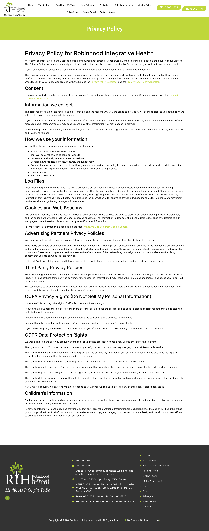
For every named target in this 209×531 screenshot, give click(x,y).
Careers (113, 12)
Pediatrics (104, 5)
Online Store (72, 12)
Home (31, 5)
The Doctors (44, 5)
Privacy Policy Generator (104, 81)
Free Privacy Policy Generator (143, 81)
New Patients (87, 5)
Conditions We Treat (65, 5)
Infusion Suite (144, 5)
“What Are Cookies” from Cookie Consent (105, 226)
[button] (194, 8)
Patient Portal (89, 12)
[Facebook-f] (7, 498)
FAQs (102, 12)
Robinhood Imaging (124, 5)
